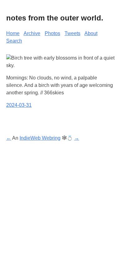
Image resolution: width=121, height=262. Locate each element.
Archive (32, 33)
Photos (52, 33)
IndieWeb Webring (40, 138)
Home (13, 33)
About (90, 33)
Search (14, 40)
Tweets (72, 33)
